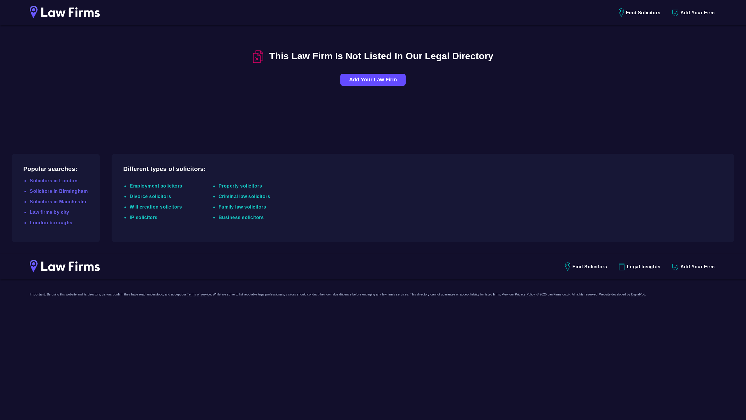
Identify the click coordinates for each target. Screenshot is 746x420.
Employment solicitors (156, 185)
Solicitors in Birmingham (59, 191)
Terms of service (199, 294)
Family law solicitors (242, 206)
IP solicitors (144, 217)
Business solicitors (241, 217)
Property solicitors (240, 185)
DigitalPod (638, 294)
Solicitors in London (54, 180)
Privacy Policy (525, 294)
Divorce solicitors (150, 196)
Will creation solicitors (156, 206)
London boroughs (51, 222)
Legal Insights (643, 266)
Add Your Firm (697, 12)
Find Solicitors (643, 12)
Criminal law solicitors (244, 196)
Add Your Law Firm (373, 80)
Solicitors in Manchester (58, 201)
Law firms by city (49, 212)
